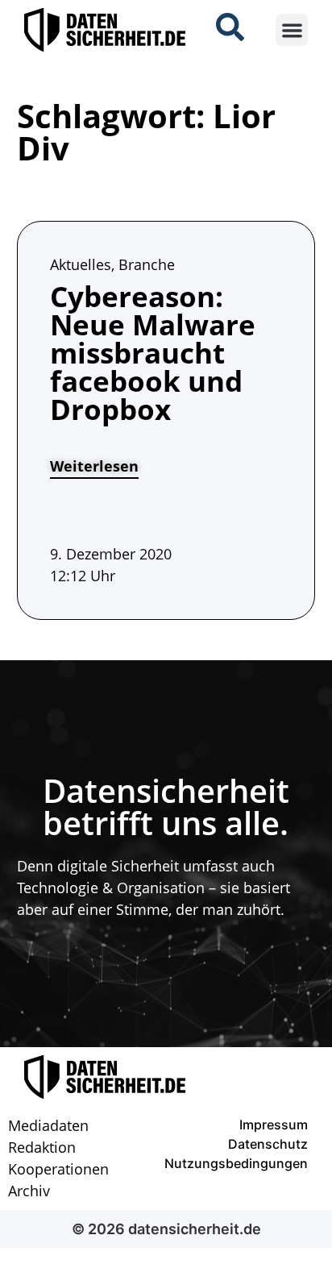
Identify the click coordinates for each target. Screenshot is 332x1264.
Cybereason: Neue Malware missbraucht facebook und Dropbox (152, 352)
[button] (292, 30)
